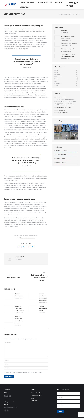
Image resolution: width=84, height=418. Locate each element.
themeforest (27, 237)
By (25, 235)
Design (21, 237)
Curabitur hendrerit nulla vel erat (43, 308)
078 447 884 (73, 5)
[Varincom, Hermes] (58, 128)
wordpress (33, 237)
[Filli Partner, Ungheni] (74, 128)
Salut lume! (64, 30)
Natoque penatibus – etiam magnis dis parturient (43, 297)
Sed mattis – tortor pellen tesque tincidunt (19, 308)
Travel (20, 235)
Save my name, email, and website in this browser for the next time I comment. (24, 372)
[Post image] (8, 296)
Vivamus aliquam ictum (19, 295)
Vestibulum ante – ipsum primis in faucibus (67, 37)
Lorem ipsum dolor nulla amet (69, 43)
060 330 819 (7, 397)
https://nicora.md (20, 259)
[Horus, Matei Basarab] (66, 136)
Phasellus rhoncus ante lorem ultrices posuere (19, 320)
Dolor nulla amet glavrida (67, 49)
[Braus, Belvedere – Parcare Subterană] (58, 136)
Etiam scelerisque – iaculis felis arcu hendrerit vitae (68, 55)
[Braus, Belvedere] (66, 128)
